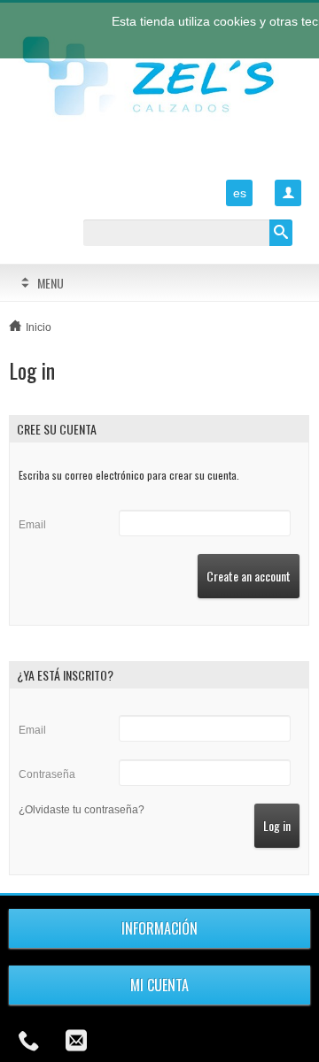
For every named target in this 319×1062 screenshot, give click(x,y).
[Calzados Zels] (159, 78)
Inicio (38, 327)
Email (32, 525)
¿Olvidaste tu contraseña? (81, 810)
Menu (50, 282)
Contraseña (47, 774)
